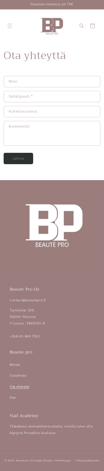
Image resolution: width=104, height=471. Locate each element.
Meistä (15, 365)
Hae (13, 398)
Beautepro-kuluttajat (29, 460)
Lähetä (18, 158)
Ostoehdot (18, 376)
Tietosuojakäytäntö (87, 460)
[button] (9, 26)
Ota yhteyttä (19, 387)
